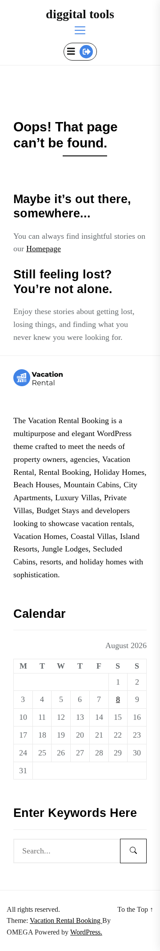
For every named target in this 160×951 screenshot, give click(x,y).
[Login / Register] (86, 51)
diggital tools (80, 14)
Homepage (43, 248)
